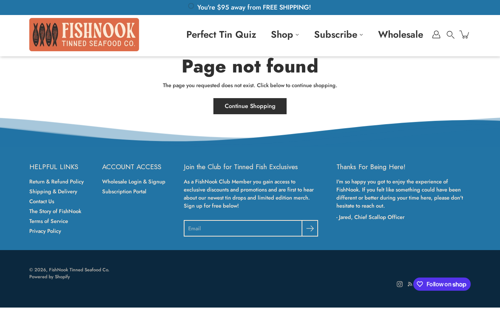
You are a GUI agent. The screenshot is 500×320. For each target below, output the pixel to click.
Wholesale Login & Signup (133, 182)
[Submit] (310, 228)
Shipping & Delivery (53, 191)
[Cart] (465, 34)
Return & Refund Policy (56, 182)
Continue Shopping (250, 106)
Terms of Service (48, 221)
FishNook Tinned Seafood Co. (79, 270)
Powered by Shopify (49, 277)
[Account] (436, 34)
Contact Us (41, 201)
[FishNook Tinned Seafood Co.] (84, 34)
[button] (451, 34)
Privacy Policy (45, 231)
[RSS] (410, 284)
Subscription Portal (124, 191)
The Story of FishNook (55, 211)
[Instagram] (399, 284)
